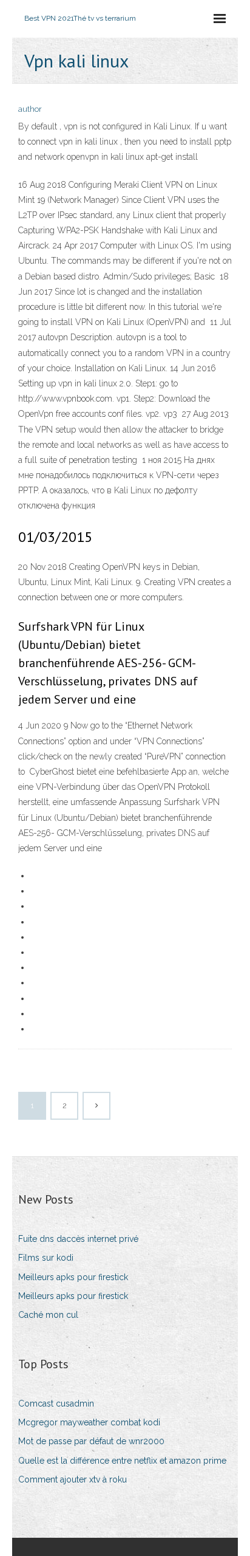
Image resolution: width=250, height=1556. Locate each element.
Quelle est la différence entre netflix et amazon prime (122, 1460)
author (30, 109)
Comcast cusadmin (56, 1403)
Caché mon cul (48, 1315)
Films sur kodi (45, 1258)
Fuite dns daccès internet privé (78, 1239)
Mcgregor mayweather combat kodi (89, 1422)
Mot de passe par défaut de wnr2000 (91, 1441)
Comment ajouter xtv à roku (72, 1479)
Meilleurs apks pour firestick (73, 1277)
